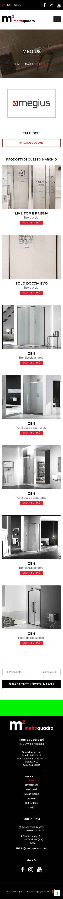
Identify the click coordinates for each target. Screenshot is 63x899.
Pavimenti (31, 789)
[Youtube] (59, 5)
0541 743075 (13, 5)
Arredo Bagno (31, 793)
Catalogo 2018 (32, 142)
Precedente (15, 672)
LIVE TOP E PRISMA (31, 213)
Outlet (31, 807)
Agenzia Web (45, 891)
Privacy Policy (13, 891)
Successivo (48, 672)
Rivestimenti (31, 784)
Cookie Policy (30, 891)
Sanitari (32, 798)
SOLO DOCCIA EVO (32, 283)
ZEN (31, 353)
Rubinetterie (31, 803)
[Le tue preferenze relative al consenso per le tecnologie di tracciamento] (57, 893)
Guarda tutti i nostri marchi (31, 684)
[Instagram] (51, 5)
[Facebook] (44, 5)
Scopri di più (31, 222)
